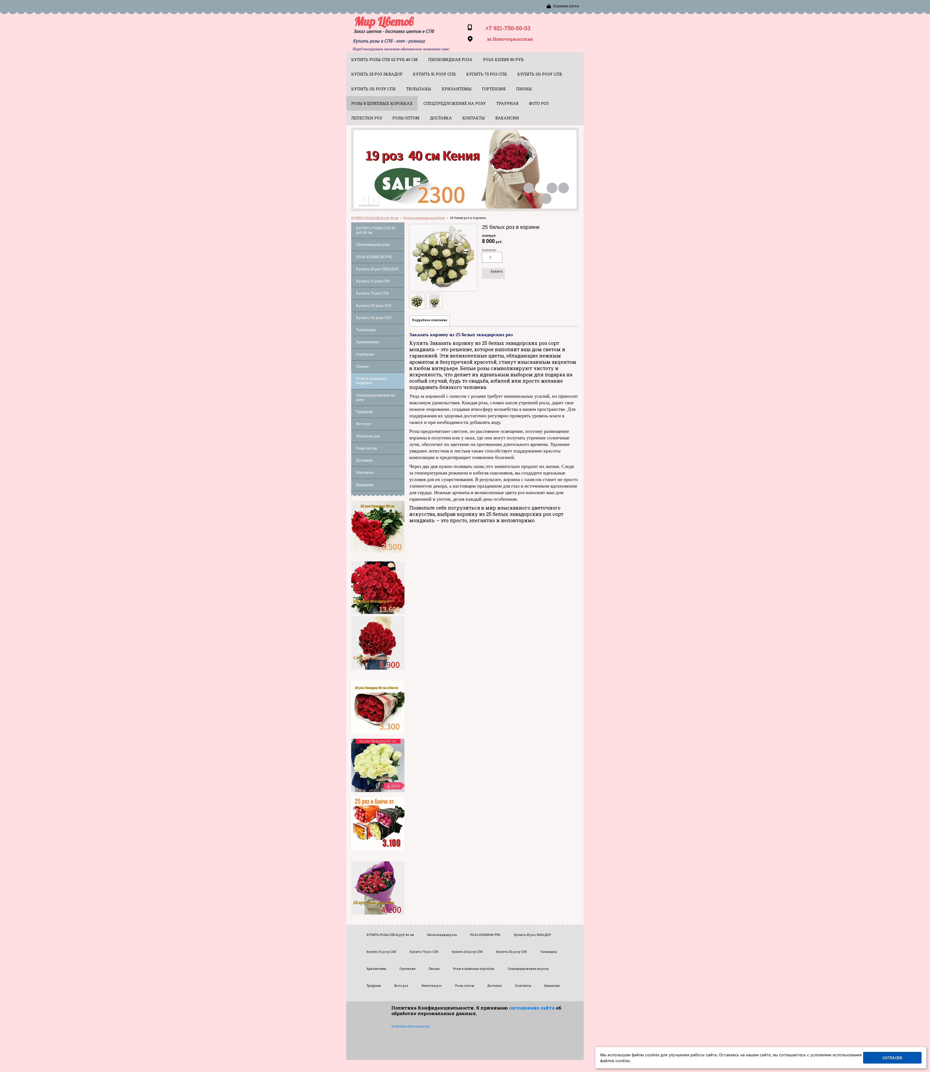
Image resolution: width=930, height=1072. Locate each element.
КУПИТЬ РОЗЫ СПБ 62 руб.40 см (374, 218)
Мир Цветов (384, 21)
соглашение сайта (532, 1008)
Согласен (892, 1058)
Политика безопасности (410, 1026)
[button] (363, 201)
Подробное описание (429, 320)
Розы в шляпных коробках (424, 218)
